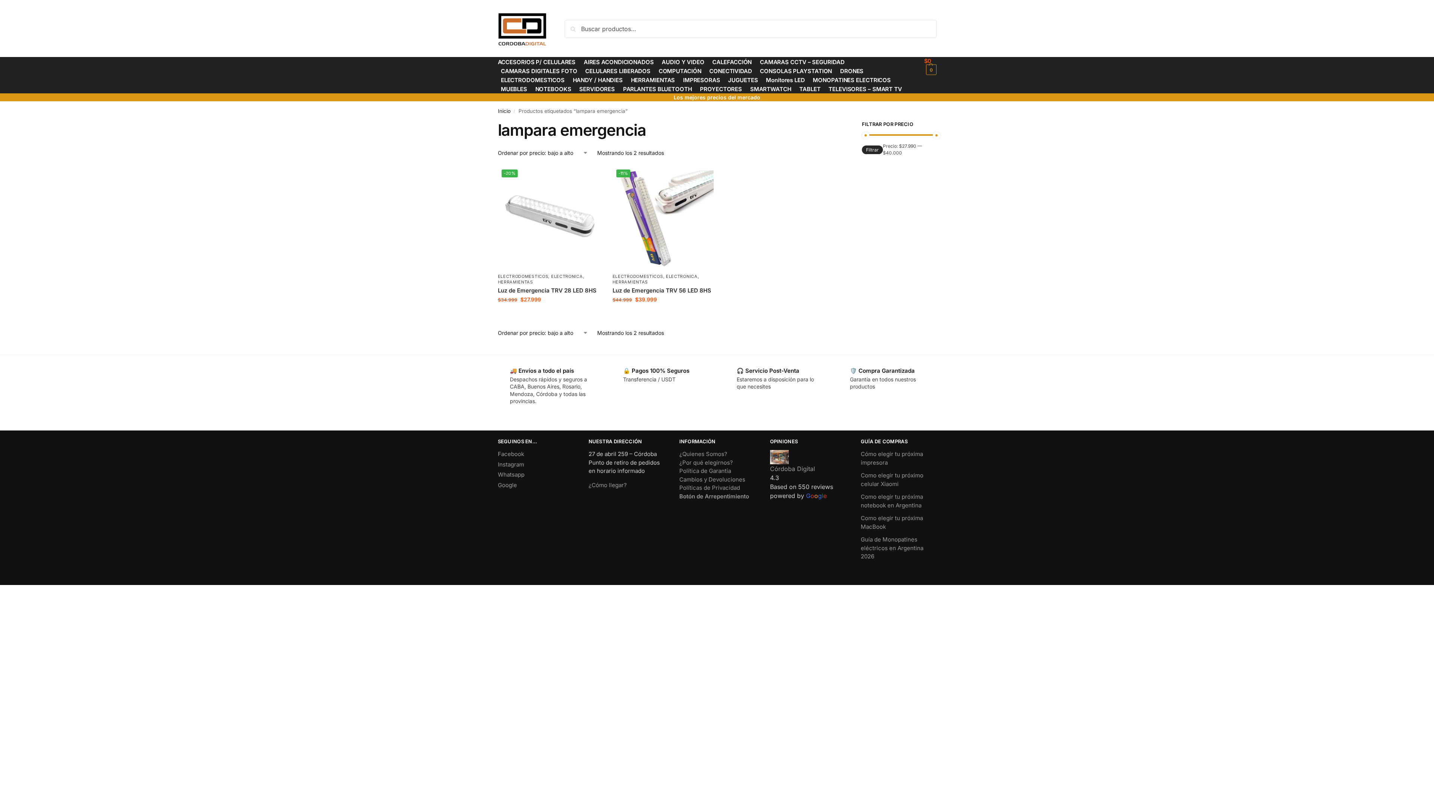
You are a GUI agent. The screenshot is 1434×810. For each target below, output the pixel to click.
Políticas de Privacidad (709, 487)
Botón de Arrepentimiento (714, 496)
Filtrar (872, 150)
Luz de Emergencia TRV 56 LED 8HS (662, 290)
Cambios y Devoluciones (712, 479)
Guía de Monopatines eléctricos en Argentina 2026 (892, 548)
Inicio (504, 111)
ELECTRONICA (567, 276)
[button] (930, 66)
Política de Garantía (705, 470)
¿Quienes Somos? (703, 454)
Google (507, 485)
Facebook (511, 454)
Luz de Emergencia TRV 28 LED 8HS (547, 290)
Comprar (549, 315)
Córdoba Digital (792, 468)
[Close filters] (833, 125)
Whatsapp (511, 474)
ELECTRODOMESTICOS (523, 276)
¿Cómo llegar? (608, 485)
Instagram (511, 464)
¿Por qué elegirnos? (706, 462)
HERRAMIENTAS (515, 282)
